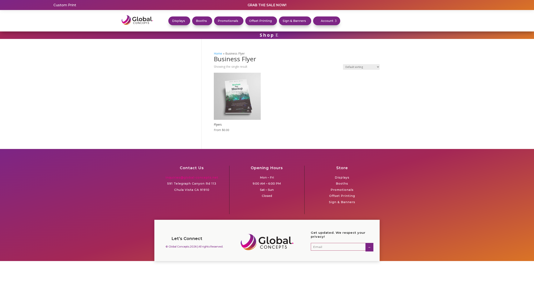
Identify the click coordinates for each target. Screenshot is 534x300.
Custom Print (64, 5)
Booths (342, 183)
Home (218, 53)
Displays (342, 177)
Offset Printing (342, 196)
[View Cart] (350, 21)
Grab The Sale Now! (267, 5)
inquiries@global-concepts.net (191, 177)
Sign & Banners (342, 202)
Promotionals (342, 190)
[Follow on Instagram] (478, 5)
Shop (267, 35)
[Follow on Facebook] (470, 5)
